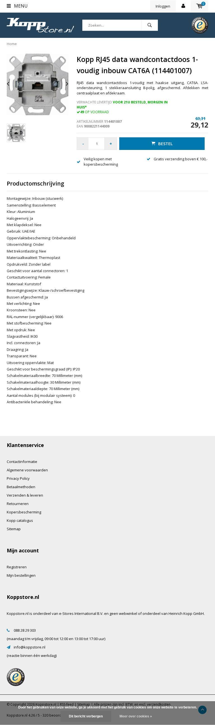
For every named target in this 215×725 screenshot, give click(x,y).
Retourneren (18, 503)
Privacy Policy (18, 478)
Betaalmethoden (21, 486)
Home (12, 43)
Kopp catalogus (20, 520)
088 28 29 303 (25, 630)
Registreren (17, 566)
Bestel (165, 143)
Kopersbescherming (24, 512)
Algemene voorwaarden (27, 469)
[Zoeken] (149, 25)
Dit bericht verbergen (86, 716)
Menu (20, 6)
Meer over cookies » (136, 716)
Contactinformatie (22, 461)
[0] (199, 6)
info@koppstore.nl (29, 647)
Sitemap (14, 528)
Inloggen (163, 6)
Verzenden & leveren (25, 495)
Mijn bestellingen (21, 575)
